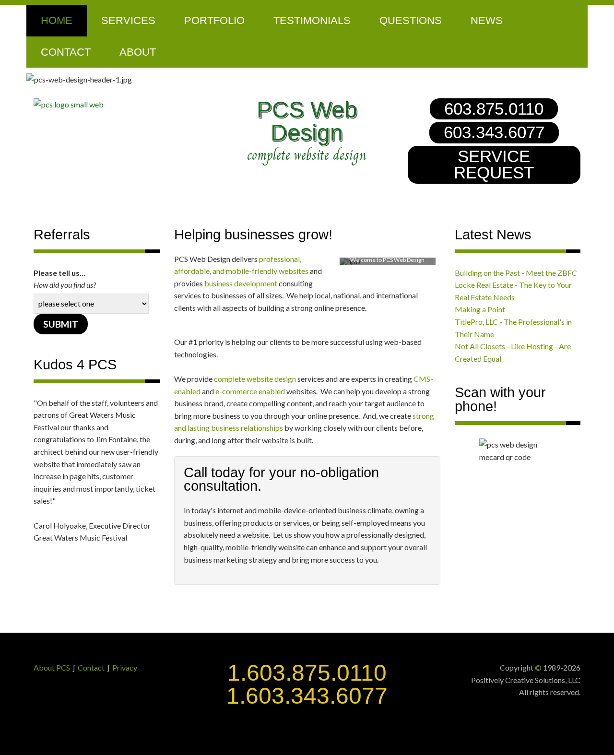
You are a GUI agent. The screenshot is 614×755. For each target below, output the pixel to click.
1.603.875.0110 (307, 672)
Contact (66, 52)
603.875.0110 (493, 109)
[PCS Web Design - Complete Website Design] (120, 104)
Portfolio (214, 20)
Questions (410, 20)
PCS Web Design (307, 121)
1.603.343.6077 (307, 695)
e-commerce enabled (250, 391)
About (137, 52)
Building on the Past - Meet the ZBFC (516, 272)
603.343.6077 (494, 132)
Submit (60, 324)
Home (56, 20)
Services (128, 20)
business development (240, 283)
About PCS (52, 667)
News (487, 20)
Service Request (494, 164)
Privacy (124, 667)
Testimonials (312, 20)
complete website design (255, 378)
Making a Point (480, 309)
